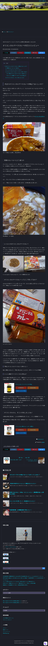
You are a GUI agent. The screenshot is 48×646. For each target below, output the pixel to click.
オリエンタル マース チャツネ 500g (23, 384)
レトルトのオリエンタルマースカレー (13, 69)
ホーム (4, 31)
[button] (45, 643)
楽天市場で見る (21, 387)
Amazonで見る (33, 387)
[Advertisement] (24, 19)
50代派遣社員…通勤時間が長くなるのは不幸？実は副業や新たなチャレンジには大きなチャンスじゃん (23, 576)
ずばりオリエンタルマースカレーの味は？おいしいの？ (15, 66)
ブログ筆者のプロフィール (8, 618)
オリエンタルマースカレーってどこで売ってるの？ (16, 71)
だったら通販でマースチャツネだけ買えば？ (16, 75)
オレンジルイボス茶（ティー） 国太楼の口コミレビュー (22, 501)
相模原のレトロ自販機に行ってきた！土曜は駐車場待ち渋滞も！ (15, 585)
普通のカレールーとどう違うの (12, 68)
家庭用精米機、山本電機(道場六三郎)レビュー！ (21, 510)
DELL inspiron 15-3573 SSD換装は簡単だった (12, 600)
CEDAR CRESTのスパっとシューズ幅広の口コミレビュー (23, 483)
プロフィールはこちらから (11, 546)
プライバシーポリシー (7, 619)
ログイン (4, 628)
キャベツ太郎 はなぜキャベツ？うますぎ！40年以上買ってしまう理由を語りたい (19, 581)
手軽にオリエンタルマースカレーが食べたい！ (16, 73)
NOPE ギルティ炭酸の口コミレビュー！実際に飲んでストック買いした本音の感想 (19, 583)
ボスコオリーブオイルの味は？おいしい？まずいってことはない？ (25, 474)
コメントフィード (6, 631)
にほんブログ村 (6, 555)
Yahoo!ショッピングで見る (21, 390)
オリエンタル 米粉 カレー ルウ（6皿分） (24, 426)
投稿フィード (5, 629)
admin (43, 442)
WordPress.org (6, 633)
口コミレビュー (11, 31)
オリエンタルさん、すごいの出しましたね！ (15, 77)
